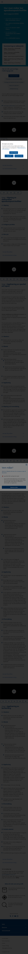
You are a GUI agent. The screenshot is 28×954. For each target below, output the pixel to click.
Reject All (9, 155)
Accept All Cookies (19, 155)
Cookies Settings (13, 152)
